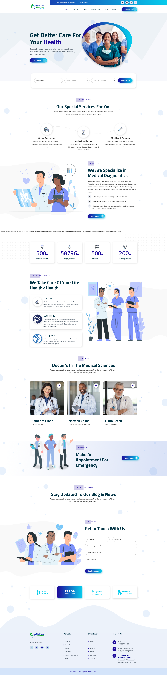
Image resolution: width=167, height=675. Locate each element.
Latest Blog (93, 658)
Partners (68, 641)
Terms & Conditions (71, 655)
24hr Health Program (120, 138)
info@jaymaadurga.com (125, 648)
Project (91, 652)
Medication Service (83, 141)
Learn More (37, 60)
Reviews (68, 652)
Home (66, 9)
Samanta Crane (42, 420)
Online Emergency (46, 138)
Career (67, 648)
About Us (75, 9)
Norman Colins (79, 420)
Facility (85, 9)
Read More (95, 216)
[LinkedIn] (131, 2)
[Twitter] (127, 2)
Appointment (129, 9)
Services (92, 648)
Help (66, 658)
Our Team (92, 655)
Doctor (106, 9)
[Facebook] (122, 2)
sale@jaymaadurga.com (125, 651)
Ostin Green (113, 420)
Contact (114, 9)
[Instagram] (135, 2)
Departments (95, 9)
